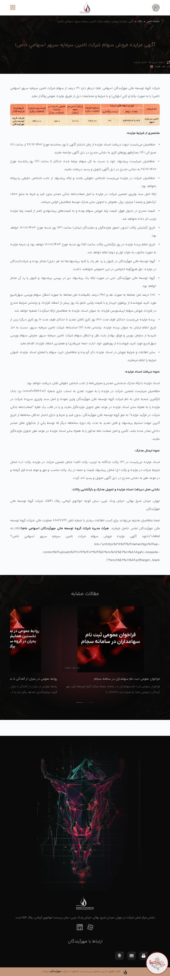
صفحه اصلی (153, 21)
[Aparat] (90, 927)
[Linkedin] (80, 927)
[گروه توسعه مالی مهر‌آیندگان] (85, 8)
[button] (80, 702)
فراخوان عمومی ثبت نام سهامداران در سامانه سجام (127, 679)
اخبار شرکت (140, 62)
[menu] (14, 7)
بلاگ (139, 21)
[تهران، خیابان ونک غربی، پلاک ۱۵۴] (119, 955)
